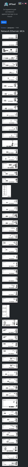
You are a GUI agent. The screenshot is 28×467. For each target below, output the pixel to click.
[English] (22, 3)
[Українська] (19, 3)
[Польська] (25, 3)
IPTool (12, 4)
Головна (3, 28)
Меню (4, 22)
